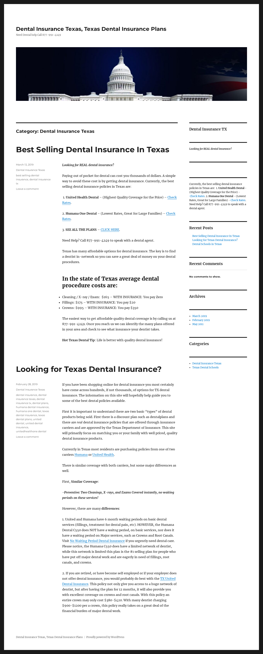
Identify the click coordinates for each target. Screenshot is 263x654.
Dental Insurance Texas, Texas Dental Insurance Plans (91, 29)
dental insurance (26, 394)
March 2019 (199, 316)
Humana (81, 455)
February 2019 (201, 320)
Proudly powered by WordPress (105, 637)
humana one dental (28, 411)
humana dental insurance (32, 407)
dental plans (40, 403)
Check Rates (197, 196)
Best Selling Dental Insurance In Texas (92, 149)
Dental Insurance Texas (30, 169)
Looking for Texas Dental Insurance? (89, 369)
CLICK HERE (110, 230)
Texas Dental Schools (205, 367)
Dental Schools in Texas (207, 244)
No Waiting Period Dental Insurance (97, 541)
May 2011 (198, 324)
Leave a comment (27, 188)
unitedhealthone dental (31, 431)
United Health (103, 455)
